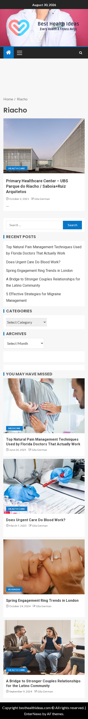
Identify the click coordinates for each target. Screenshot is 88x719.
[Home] (8, 52)
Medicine (14, 428)
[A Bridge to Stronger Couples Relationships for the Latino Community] (44, 647)
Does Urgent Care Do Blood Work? (33, 262)
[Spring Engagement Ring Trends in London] (44, 566)
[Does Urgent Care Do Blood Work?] (44, 486)
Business (14, 589)
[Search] (80, 52)
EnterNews (33, 714)
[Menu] (19, 52)
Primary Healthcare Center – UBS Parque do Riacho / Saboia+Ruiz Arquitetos (37, 186)
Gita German (42, 199)
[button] (19, 52)
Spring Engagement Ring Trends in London (39, 270)
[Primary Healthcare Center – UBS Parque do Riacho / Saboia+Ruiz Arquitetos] (44, 145)
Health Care (16, 168)
